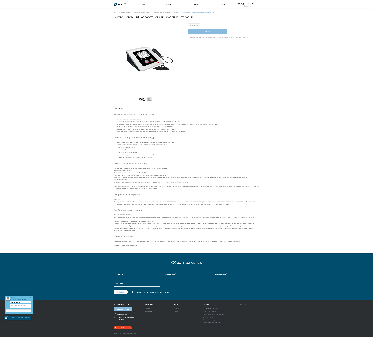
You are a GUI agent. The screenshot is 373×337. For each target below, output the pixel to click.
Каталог (206, 304)
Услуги (176, 304)
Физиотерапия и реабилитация (213, 319)
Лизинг (176, 311)
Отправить (121, 292)
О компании (149, 304)
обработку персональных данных (157, 292)
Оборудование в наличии (211, 322)
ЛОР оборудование (209, 311)
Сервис (176, 308)
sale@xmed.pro (122, 314)
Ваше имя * (120, 274)
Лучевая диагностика (210, 308)
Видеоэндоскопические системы (214, 314)
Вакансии (148, 308)
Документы (148, 311)
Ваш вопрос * (170, 274)
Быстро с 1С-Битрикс (121, 328)
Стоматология (208, 317)
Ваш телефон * (221, 274)
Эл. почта (119, 283)
